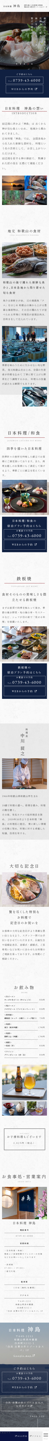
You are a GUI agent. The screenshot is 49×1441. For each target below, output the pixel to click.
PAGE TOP (37, 1416)
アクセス (36, 1436)
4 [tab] (28, 63)
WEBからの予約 (23, 89)
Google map (22, 1355)
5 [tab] (31, 63)
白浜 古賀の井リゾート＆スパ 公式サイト (25, 1404)
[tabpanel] (24, 41)
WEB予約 (22, 1436)
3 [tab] (24, 63)
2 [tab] (20, 63)
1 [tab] (16, 63)
